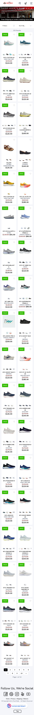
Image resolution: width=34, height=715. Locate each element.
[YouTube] (28, 694)
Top (17, 711)
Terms (8, 699)
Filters (5, 26)
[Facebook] (5, 694)
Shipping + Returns (22, 699)
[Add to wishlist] (14, 34)
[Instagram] (17, 694)
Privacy (13, 699)
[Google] (11, 694)
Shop (3, 17)
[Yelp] (23, 694)
